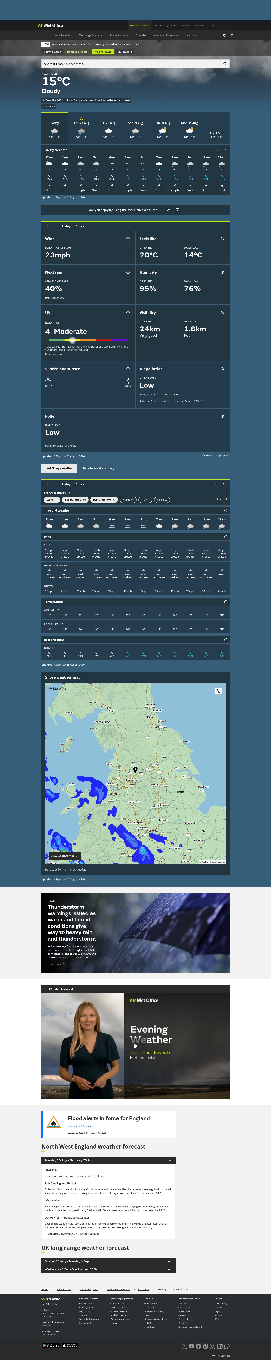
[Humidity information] (222, 272)
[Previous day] (47, 226)
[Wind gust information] (127, 238)
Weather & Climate (88, 1298)
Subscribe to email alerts (190, 1327)
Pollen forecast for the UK (60, 445)
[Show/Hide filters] (226, 493)
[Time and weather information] (225, 510)
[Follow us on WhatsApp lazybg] (227, 1345)
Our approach (117, 1303)
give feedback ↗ (112, 44)
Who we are (184, 1303)
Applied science (118, 1315)
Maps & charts (119, 35)
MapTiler (205, 862)
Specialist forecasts (165, 35)
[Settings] (224, 35)
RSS (217, 1319)
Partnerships (184, 1319)
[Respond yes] (169, 210)
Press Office (184, 1311)
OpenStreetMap (218, 862)
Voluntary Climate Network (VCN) (50, 1333)
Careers (213, 25)
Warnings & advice (91, 35)
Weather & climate (139, 25)
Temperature (71, 500)
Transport (149, 1307)
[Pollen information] (222, 416)
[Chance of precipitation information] (127, 272)
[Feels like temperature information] (222, 238)
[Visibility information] (222, 312)
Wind (48, 500)
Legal (217, 1311)
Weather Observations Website (52, 1324)
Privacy (218, 1315)
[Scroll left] (217, 150)
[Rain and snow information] (225, 639)
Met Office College (50, 1304)
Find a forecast (62, 35)
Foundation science (120, 1319)
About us (199, 25)
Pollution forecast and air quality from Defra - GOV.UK (171, 401)
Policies (218, 1298)
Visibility (162, 499)
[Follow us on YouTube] (191, 1345)
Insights (148, 1323)
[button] (135, 770)
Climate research (119, 1311)
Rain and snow (100, 500)
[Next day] (55, 226)
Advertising (150, 1327)
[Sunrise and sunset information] (127, 369)
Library (113, 1323)
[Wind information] (225, 536)
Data (146, 1315)
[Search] (223, 63)
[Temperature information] (225, 602)
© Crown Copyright (221, 1356)
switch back (132, 44)
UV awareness (53, 354)
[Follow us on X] (184, 1345)
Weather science (118, 1307)
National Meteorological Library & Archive (52, 1313)
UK (124, 52)
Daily (52, 52)
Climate (141, 35)
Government (150, 1303)
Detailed (78, 52)
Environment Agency (79, 1126)
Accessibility (221, 1303)
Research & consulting (155, 1319)
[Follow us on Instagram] (212, 1345)
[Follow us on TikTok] (205, 1345)
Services (186, 25)
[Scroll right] (225, 150)
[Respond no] (177, 210)
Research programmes (165, 25)
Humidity (128, 499)
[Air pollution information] (222, 369)
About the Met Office (189, 1298)
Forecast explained (216, 455)
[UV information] (127, 312)
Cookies (219, 1307)
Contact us (183, 1323)
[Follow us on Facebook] (198, 1345)
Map (103, 52)
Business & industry (154, 1311)
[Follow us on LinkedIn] (220, 1345)
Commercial (184, 1307)
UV (145, 499)
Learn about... (193, 35)
